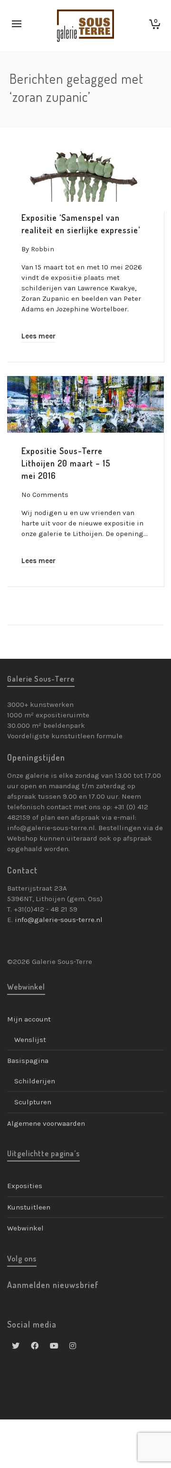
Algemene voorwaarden (46, 1123)
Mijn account (29, 1019)
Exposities (24, 1185)
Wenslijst (30, 1039)
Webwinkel (25, 1228)
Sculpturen (32, 1102)
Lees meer (38, 336)
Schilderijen (34, 1081)
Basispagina (27, 1060)
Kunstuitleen (28, 1207)
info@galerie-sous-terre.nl (59, 919)
